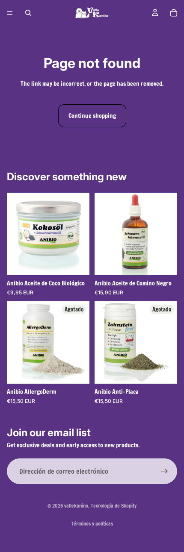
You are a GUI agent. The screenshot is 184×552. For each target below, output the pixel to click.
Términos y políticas (92, 523)
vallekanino (76, 505)
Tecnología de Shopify (114, 505)
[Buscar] (28, 12)
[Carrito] (173, 12)
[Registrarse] (164, 471)
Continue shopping (92, 116)
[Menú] (10, 13)
